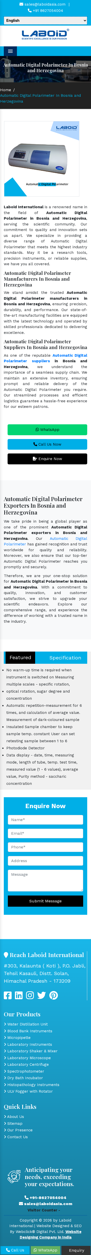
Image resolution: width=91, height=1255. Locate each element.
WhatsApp (49, 429)
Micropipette (18, 1037)
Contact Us (17, 1137)
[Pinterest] (53, 997)
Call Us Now (49, 444)
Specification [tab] (65, 658)
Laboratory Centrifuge (27, 1064)
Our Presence (19, 1130)
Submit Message (45, 901)
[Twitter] (19, 997)
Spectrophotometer (25, 1071)
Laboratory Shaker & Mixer (32, 1051)
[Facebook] (8, 997)
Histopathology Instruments (32, 1084)
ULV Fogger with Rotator (29, 1091)
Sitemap (14, 1123)
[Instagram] (30, 997)
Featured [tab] (20, 657)
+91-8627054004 (47, 1197)
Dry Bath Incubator (24, 1078)
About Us (15, 1116)
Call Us (17, 1250)
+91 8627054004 (47, 10)
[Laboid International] (45, 33)
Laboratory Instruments (29, 1044)
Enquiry (76, 1250)
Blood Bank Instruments (29, 1031)
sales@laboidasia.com (44, 4)
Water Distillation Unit (27, 1024)
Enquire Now (49, 459)
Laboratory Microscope (28, 1058)
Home (5, 90)
